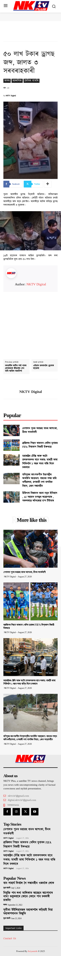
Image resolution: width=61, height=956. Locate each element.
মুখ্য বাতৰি (6, 888)
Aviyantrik (33, 951)
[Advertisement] (30, 322)
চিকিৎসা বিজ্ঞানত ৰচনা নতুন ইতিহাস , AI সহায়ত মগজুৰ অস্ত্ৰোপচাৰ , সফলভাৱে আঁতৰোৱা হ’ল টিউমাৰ (39, 497)
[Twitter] (25, 811)
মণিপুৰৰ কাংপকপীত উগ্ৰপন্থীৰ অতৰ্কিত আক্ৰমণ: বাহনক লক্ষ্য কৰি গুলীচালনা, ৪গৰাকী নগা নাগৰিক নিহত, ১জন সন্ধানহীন (39, 480)
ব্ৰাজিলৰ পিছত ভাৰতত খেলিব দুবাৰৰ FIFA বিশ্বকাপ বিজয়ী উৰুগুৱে (40, 445)
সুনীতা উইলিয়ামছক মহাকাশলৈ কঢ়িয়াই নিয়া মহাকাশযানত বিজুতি (28, 912)
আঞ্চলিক (17, 81)
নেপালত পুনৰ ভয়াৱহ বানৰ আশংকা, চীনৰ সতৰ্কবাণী (39, 430)
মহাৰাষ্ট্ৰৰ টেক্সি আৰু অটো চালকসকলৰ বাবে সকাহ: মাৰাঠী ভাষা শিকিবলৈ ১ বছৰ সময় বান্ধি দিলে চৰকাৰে (39, 461)
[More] (48, 184)
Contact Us (9, 938)
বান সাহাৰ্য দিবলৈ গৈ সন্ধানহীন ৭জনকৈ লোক (28, 883)
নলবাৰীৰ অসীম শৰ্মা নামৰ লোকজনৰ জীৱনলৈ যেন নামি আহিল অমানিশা (15, 368)
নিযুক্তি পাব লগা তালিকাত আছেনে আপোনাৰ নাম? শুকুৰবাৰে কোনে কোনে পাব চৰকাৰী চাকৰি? (28, 896)
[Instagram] (16, 811)
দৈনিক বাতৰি (31, 81)
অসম (7, 81)
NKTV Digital (11, 95)
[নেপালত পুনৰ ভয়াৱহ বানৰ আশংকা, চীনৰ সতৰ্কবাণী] (11, 430)
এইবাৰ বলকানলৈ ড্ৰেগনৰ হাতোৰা (43, 367)
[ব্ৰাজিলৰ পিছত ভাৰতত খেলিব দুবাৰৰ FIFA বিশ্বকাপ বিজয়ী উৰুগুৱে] (11, 445)
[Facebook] (7, 811)
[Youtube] (34, 811)
